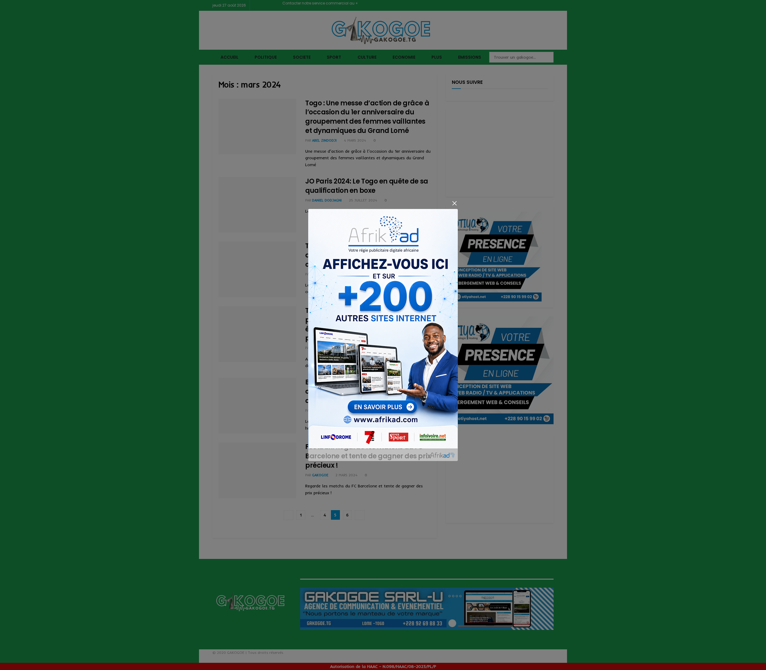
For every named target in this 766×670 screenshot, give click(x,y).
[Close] (454, 203)
